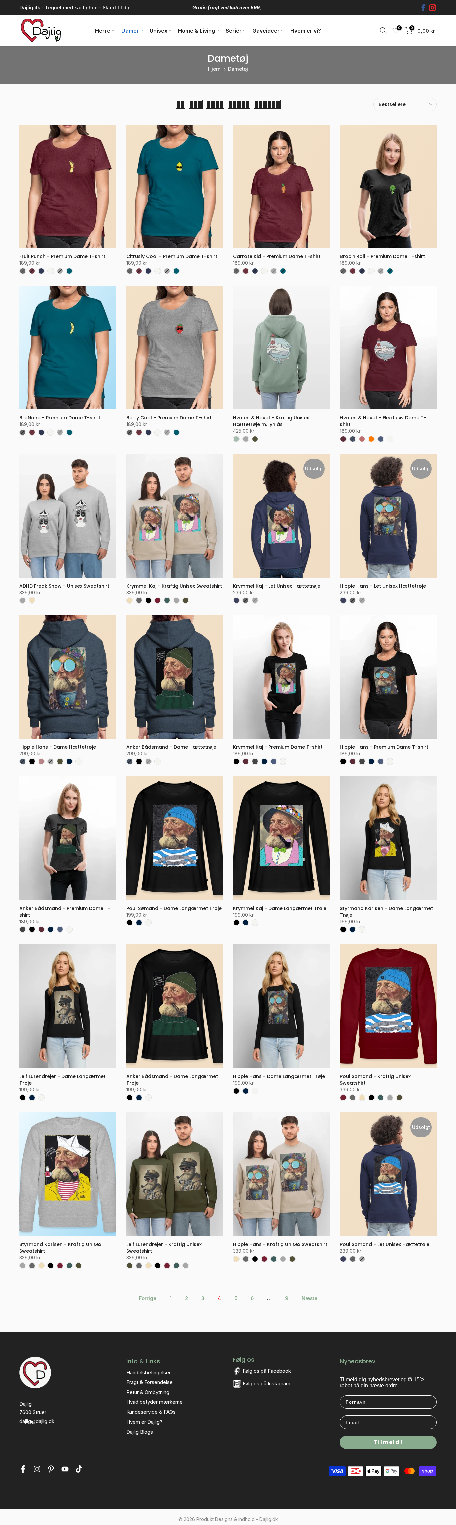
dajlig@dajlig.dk (36, 1421)
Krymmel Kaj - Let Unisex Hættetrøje (276, 586)
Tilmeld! (388, 1442)
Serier (234, 30)
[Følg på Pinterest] (51, 1471)
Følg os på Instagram (266, 1383)
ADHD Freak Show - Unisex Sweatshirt (64, 586)
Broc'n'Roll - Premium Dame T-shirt (382, 256)
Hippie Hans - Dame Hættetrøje (57, 747)
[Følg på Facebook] (23, 1471)
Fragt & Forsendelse (149, 1382)
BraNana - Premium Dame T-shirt (59, 417)
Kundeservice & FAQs (151, 1412)
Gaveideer (266, 30)
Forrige (147, 1298)
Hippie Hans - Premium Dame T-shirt (384, 747)
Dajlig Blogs (139, 1432)
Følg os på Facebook (267, 1371)
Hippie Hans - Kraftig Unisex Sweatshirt (280, 1244)
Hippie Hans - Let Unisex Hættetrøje (383, 586)
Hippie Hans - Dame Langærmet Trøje (279, 1076)
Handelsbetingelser (148, 1372)
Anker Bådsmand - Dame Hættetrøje (171, 747)
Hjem (214, 69)
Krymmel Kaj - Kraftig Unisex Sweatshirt (174, 586)
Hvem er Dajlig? (144, 1422)
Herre (102, 30)
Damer (130, 30)
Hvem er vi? (305, 30)
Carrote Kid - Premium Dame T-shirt (277, 256)
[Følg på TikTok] (79, 1471)
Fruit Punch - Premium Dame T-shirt (62, 256)
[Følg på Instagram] (37, 1471)
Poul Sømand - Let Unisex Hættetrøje (384, 1244)
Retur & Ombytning (147, 1392)
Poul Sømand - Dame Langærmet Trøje (174, 908)
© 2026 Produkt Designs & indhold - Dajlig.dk (228, 1519)
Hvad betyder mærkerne (154, 1402)
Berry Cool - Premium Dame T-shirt (169, 417)
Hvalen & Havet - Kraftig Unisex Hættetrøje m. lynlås (271, 421)
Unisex (158, 30)
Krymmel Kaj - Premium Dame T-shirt (278, 747)
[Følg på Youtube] (65, 1471)
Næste (309, 1298)
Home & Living (196, 30)
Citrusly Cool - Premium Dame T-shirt (171, 256)
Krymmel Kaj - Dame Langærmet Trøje (279, 908)
